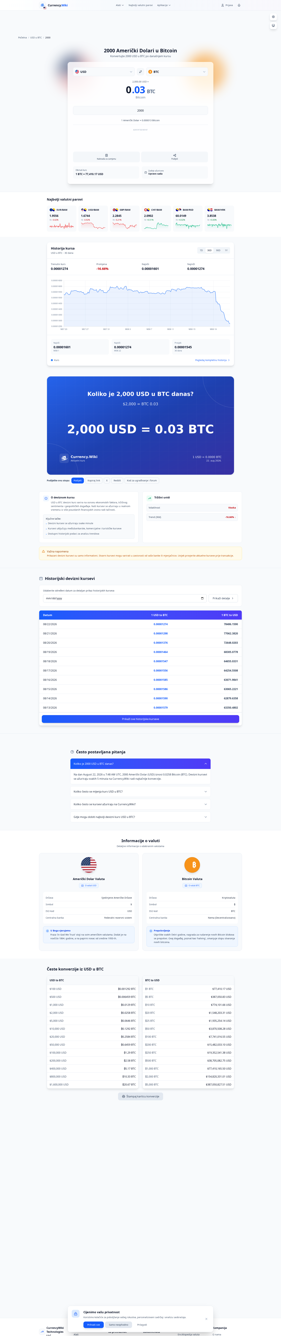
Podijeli (78, 480)
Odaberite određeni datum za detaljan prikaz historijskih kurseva (78, 590)
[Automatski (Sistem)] (273, 25)
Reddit (117, 480)
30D (209, 250)
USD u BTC (36, 37)
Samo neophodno (118, 1324)
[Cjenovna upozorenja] (239, 5)
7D (201, 250)
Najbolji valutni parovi (141, 5)
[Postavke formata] (273, 16)
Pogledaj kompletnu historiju (211, 360)
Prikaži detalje (221, 598)
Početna (22, 37)
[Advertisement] (140, 21)
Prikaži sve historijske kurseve (140, 719)
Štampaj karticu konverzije (143, 1096)
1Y (226, 250)
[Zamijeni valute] (140, 71)
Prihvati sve (93, 1324)
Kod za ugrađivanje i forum (142, 480)
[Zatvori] (206, 1319)
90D (218, 250)
